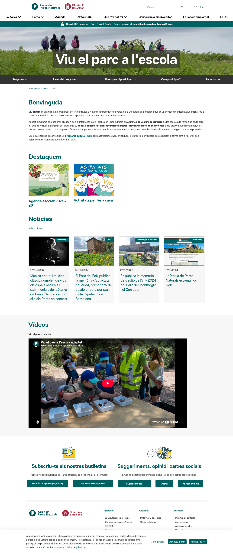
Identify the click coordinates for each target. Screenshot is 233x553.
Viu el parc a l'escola (38, 88)
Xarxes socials (191, 483)
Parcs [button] (36, 17)
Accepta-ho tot (177, 541)
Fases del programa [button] (65, 79)
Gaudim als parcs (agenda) (47, 483)
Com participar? (171, 79)
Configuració (157, 541)
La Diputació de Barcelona (117, 518)
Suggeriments (134, 483)
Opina (164, 483)
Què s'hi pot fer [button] (114, 17)
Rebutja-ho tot (198, 541)
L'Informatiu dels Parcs (150, 518)
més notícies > (36, 228)
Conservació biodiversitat (155, 17)
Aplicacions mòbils (183, 526)
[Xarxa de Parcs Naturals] (58, 6)
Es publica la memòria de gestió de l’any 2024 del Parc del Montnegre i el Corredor (138, 282)
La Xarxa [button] (12, 17)
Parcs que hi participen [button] (119, 79)
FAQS (223, 17)
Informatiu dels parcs (93, 483)
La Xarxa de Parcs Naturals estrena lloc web (181, 280)
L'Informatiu (84, 17)
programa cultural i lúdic (78, 135)
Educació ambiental (196, 17)
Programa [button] (19, 79)
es (201, 7)
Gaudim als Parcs (148, 522)
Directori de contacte (185, 518)
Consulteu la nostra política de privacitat (64, 547)
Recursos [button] (211, 79)
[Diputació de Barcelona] (56, 512)
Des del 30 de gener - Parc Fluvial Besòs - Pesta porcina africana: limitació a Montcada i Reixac (119, 24)
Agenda (60, 17)
